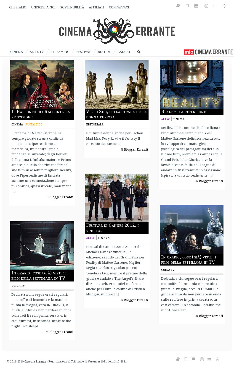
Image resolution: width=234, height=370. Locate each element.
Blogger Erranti (61, 197)
